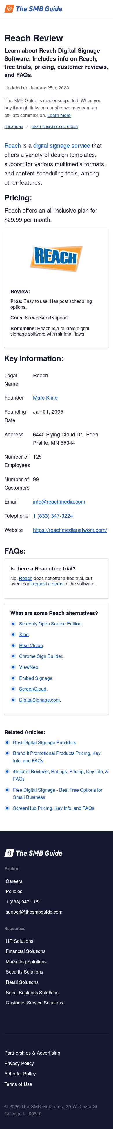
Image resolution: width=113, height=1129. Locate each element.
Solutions (13, 126)
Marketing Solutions (26, 961)
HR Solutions (19, 941)
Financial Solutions (25, 951)
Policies (14, 891)
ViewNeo (28, 667)
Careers (14, 881)
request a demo (47, 583)
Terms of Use (18, 1083)
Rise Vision (31, 645)
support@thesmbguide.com (34, 911)
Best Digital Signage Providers (44, 742)
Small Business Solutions (55, 126)
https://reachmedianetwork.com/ (70, 529)
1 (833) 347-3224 (53, 515)
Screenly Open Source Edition (50, 623)
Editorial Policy (20, 1073)
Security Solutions (24, 971)
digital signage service (61, 145)
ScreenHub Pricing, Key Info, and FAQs (53, 808)
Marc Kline (45, 397)
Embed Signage (35, 678)
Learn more (59, 115)
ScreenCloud (32, 688)
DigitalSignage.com (39, 699)
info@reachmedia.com (59, 501)
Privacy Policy (19, 1063)
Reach (12, 145)
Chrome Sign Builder (40, 656)
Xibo (24, 634)
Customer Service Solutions (34, 1002)
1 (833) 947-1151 (23, 901)
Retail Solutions (22, 982)
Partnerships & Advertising (32, 1052)
